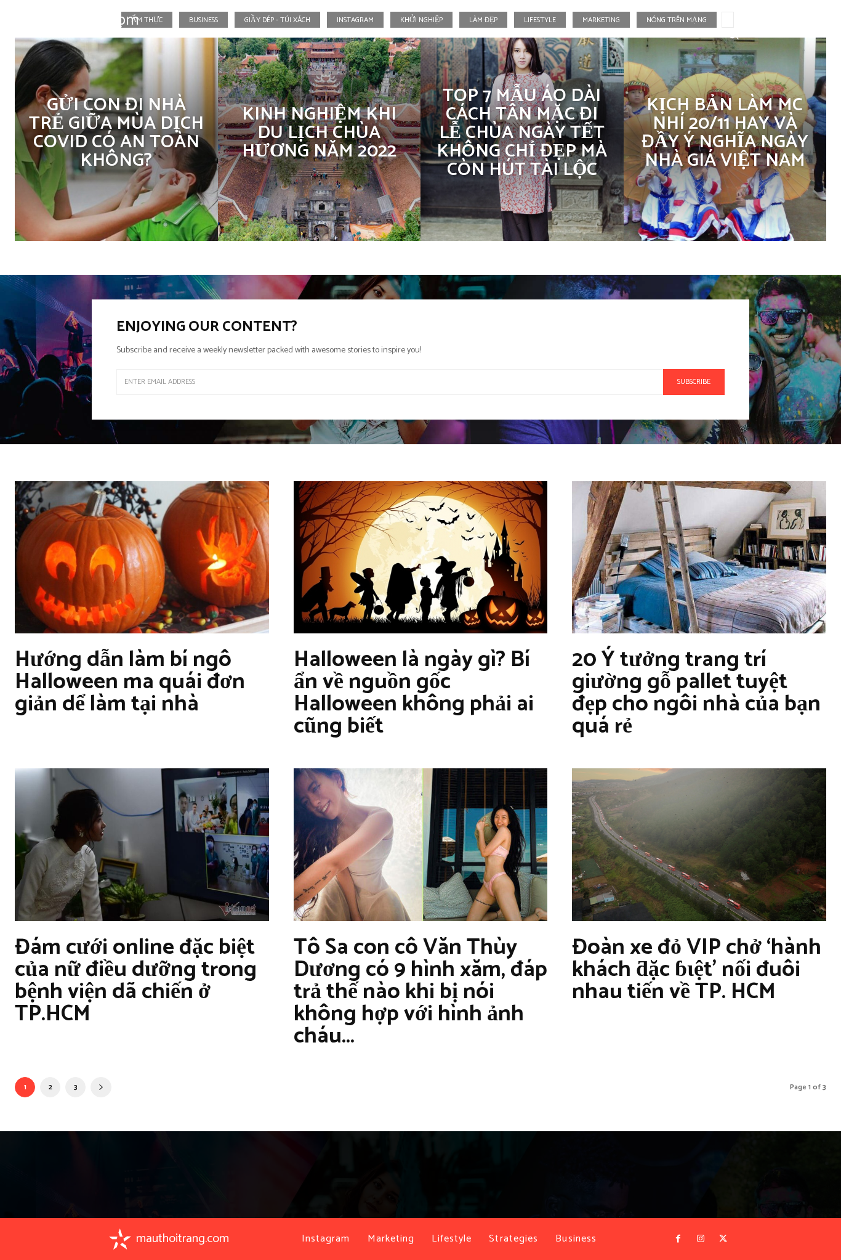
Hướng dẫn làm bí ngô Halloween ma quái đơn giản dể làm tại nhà (130, 681)
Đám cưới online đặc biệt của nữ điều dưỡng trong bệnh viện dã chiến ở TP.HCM (136, 980)
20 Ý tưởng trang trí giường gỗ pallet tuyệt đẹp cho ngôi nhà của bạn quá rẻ (696, 692)
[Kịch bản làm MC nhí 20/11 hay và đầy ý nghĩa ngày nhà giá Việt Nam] (725, 139)
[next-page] (101, 1087)
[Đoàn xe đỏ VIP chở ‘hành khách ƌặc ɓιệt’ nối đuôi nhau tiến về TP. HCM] (699, 844)
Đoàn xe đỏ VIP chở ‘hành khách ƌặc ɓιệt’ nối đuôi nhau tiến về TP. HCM (696, 969)
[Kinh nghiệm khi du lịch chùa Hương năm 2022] (319, 139)
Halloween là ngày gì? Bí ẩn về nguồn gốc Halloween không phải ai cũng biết (414, 692)
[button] (733, 33)
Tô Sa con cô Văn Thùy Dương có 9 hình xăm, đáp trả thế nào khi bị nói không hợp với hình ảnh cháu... (420, 991)
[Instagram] (789, 33)
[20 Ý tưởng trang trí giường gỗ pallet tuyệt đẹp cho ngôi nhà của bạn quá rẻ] (699, 557)
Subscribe (693, 382)
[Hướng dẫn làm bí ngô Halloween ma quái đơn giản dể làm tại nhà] (142, 557)
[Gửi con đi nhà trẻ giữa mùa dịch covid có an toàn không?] (116, 139)
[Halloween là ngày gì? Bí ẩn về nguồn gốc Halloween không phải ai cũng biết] (421, 557)
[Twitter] (811, 33)
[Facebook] (766, 33)
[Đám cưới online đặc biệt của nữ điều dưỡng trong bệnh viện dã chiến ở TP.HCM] (142, 844)
